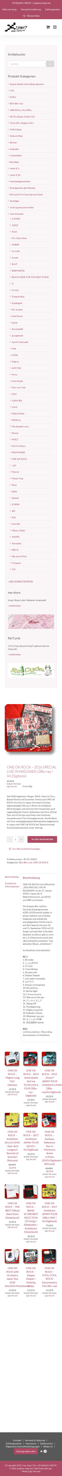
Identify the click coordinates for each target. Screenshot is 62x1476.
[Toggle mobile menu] (55, 27)
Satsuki (15, 498)
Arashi (15, 257)
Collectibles (16, 155)
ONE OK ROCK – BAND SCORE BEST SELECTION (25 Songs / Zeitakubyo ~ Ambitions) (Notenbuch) (31, 1217)
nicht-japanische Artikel (22, 207)
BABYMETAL (18, 270)
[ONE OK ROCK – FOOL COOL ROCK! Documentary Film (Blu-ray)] (49, 1250)
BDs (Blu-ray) (25, 862)
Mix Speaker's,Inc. (20, 426)
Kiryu (14, 374)
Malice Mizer (18, 413)
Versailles (16, 543)
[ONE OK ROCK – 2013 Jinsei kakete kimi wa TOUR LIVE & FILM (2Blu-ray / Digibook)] (31, 1053)
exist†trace (17, 316)
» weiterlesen (14, 605)
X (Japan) (16, 563)
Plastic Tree (17, 478)
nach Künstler (17, 213)
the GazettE (17, 329)
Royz (14, 484)
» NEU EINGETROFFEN (20, 581)
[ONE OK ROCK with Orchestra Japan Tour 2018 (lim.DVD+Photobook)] (12, 1250)
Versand (13, 786)
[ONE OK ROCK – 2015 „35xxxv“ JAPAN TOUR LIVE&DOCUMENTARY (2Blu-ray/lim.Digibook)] (49, 1053)
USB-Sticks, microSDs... (21, 110)
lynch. (15, 407)
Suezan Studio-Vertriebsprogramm (27, 84)
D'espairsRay (18, 296)
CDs (12, 90)
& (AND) (16, 218)
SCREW (15, 504)
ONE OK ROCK (40, 862)
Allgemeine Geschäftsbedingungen (23, 1446)
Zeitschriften (16, 136)
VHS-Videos (16, 129)
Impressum (30, 1443)
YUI (13, 569)
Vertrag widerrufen (25, 1451)
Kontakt (17, 1440)
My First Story (19, 446)
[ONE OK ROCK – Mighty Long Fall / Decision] (12, 1053)
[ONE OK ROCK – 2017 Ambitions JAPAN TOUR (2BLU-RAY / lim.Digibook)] (49, 1186)
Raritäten (14, 162)
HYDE (15, 355)
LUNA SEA (17, 400)
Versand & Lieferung (35, 1440)
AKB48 (15, 244)
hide (14, 348)
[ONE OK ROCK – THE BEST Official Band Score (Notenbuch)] (12, 1186)
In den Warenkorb (42, 839)
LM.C (14, 394)
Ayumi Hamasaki (20, 342)
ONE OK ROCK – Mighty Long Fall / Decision (12, 1077)
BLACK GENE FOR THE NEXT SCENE (30, 277)
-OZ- (14, 465)
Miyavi (15, 433)
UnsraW (16, 524)
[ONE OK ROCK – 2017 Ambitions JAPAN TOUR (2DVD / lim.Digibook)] (31, 1114)
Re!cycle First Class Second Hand (26, 194)
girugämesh (17, 335)
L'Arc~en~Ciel (18, 387)
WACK (15, 549)
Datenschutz (46, 1443)
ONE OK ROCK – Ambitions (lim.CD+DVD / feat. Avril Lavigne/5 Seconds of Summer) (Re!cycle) (12, 1146)
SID (13, 511)
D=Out (15, 290)
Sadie (14, 491)
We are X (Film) (19, 556)
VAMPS (15, 536)
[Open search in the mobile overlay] (31, 64)
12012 (15, 225)
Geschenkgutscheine (20, 181)
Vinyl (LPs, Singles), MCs (22, 123)
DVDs (13, 97)
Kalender (14, 149)
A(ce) (14, 231)
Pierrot (15, 472)
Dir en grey (17, 309)
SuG (14, 517)
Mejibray (16, 420)
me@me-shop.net (41, 3)
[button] (24, 848)
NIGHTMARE (18, 452)
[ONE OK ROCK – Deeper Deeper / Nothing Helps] (31, 1250)
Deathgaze (17, 303)
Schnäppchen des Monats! (23, 188)
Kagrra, (15, 361)
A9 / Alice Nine (19, 238)
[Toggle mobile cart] (48, 27)
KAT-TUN (16, 368)
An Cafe (16, 251)
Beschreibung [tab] (11, 876)
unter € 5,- (15, 168)
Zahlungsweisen (14, 1443)
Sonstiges (14, 200)
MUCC (15, 439)
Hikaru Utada (18, 530)
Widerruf (48, 1446)
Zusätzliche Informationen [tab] (11, 885)
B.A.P (14, 264)
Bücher (13, 142)
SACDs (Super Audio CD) (22, 116)
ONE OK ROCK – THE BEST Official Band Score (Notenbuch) (12, 1210)
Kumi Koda (17, 381)
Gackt (14, 322)
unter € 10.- (15, 175)
